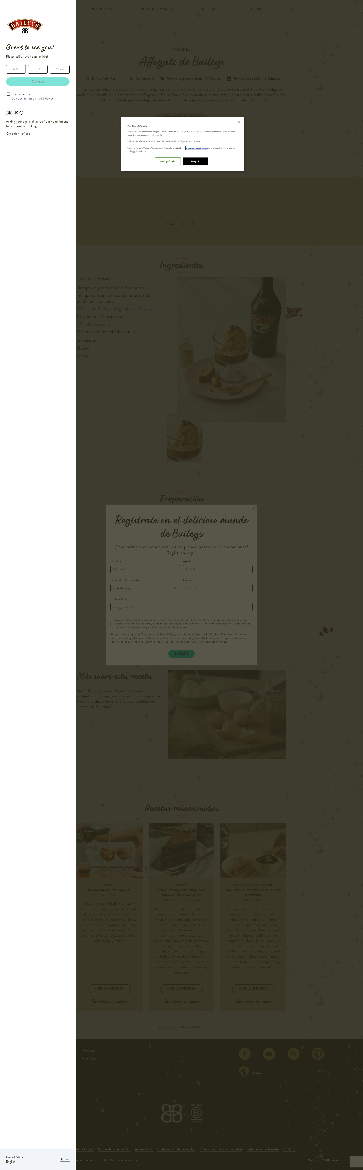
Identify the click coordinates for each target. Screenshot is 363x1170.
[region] (182, 144)
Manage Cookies (168, 161)
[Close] (239, 121)
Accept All (196, 161)
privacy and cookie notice (196, 147)
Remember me (21, 94)
